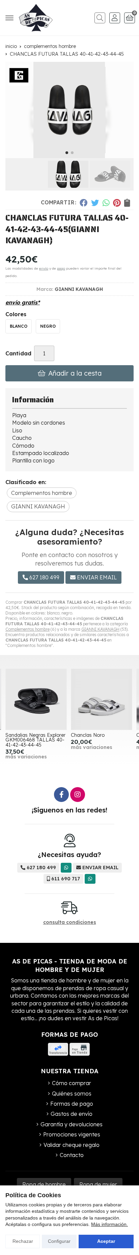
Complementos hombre (27, 629)
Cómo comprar (71, 1083)
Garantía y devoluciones (71, 1124)
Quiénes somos (71, 1093)
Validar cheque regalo (72, 1144)
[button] (66, 152)
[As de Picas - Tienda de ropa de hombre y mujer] (36, 17)
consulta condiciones (69, 922)
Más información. (109, 1224)
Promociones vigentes (71, 1134)
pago (61, 268)
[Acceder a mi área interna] (114, 17)
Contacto (72, 1155)
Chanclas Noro (88, 735)
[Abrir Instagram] (77, 794)
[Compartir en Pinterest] (116, 202)
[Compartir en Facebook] (83, 202)
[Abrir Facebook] (61, 794)
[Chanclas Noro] (101, 699)
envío (43, 268)
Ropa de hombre (44, 1184)
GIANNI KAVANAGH (100, 629)
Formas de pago (71, 1103)
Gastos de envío (71, 1113)
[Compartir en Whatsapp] (106, 202)
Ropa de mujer (98, 1184)
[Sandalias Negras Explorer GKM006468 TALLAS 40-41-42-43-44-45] (36, 699)
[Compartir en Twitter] (95, 202)
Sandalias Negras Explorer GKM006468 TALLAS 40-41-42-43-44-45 (35, 740)
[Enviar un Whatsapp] (66, 867)
